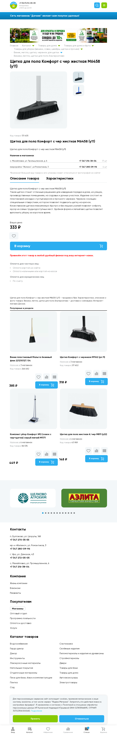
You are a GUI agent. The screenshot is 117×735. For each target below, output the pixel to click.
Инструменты (17, 658)
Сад (12, 687)
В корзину (22, 246)
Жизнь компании (18, 583)
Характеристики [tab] (59, 178)
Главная (14, 45)
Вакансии (15, 588)
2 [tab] (45, 513)
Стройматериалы (69, 658)
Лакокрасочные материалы (25, 663)
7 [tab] (60, 513)
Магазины (17, 608)
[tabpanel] (32, 498)
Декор (13, 653)
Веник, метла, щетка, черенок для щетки (37, 52)
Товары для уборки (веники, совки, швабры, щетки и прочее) (47, 49)
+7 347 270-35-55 (19, 539)
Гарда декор (17, 648)
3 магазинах (21, 365)
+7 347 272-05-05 (20, 557)
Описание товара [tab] (24, 178)
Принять (35, 718)
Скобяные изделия (69, 648)
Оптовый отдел (18, 613)
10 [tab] (68, 513)
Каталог (27, 45)
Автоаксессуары (68, 677)
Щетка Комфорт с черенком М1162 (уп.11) (82, 357)
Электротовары (68, 682)
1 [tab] (43, 513)
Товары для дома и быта (77, 45)
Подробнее (36, 711)
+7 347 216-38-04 (87, 161)
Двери (62, 663)
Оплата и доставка (20, 623)
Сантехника (66, 643)
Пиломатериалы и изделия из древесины (81, 653)
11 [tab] (71, 513)
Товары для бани (68, 668)
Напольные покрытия (21, 668)
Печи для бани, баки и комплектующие (31, 677)
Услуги (13, 628)
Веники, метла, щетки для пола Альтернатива (39, 55)
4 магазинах (21, 442)
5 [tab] (54, 513)
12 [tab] (74, 513)
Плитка (14, 682)
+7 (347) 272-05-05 (27, 3)
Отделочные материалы (23, 672)
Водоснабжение (19, 643)
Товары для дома (47, 45)
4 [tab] (51, 513)
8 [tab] (62, 513)
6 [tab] (57, 513)
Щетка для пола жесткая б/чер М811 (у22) (83, 434)
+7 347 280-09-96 (88, 167)
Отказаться (82, 718)
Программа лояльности (23, 618)
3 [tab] (48, 513)
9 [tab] (65, 513)
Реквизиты (15, 593)
